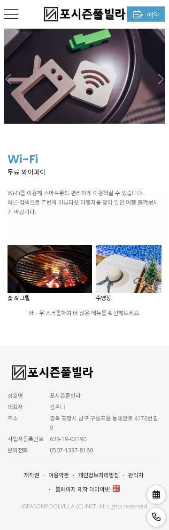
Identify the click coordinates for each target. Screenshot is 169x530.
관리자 (136, 475)
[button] (160, 75)
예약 (152, 14)
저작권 (31, 475)
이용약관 (58, 475)
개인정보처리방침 (98, 475)
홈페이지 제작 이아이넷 (82, 489)
